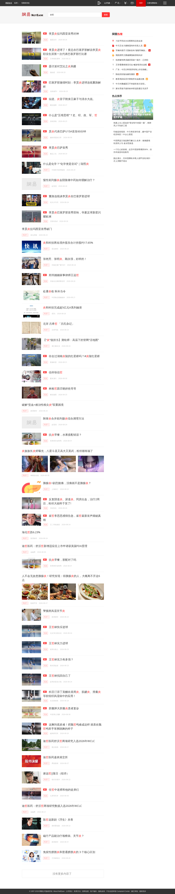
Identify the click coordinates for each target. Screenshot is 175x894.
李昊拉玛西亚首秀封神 (63, 33)
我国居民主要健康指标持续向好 (129, 55)
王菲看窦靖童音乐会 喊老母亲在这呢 (131, 64)
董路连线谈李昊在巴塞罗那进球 (69, 196)
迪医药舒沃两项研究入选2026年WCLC (69, 741)
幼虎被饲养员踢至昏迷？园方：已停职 (132, 60)
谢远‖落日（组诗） (56, 773)
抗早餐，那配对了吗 (62, 560)
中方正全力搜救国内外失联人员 (129, 45)
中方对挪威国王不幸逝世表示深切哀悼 (132, 83)
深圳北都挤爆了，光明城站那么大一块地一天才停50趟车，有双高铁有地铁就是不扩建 (132, 114)
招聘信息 (85, 891)
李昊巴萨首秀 (58, 147)
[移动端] (99, 3)
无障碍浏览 (25, 3)
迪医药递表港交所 (55, 757)
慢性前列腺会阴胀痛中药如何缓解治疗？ (69, 180)
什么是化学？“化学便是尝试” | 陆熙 (66, 164)
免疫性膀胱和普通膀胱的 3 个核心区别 (69, 852)
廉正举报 (134, 891)
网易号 (46, 170)
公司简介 (69, 891)
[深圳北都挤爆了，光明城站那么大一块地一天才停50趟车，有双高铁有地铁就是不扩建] (132, 109)
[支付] (125, 3)
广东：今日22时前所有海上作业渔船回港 (133, 69)
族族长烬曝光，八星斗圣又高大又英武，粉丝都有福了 (57, 451)
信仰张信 (55, 372)
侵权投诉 (142, 891)
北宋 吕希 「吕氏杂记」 (59, 324)
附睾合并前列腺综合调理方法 (63, 418)
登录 (141, 3)
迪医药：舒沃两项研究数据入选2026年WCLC (52, 806)
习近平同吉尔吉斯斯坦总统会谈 (129, 40)
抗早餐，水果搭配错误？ (65, 435)
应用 (16, 3)
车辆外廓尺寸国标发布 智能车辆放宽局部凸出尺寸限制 (132, 50)
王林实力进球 (58, 643)
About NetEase (59, 891)
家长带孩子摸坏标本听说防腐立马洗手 (132, 88)
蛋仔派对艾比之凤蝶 (62, 66)
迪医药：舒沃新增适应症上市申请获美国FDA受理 (54, 546)
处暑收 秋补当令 (54, 291)
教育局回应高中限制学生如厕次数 (130, 79)
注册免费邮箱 (152, 3)
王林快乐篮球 (58, 627)
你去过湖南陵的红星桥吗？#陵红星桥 (74, 356)
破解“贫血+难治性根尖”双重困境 (43, 405)
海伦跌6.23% (31, 532)
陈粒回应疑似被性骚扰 (125, 74)
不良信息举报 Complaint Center (118, 891)
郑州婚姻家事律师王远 (63, 275)
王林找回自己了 (59, 675)
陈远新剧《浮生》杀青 (58, 819)
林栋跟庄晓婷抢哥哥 (62, 388)
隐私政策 (101, 891)
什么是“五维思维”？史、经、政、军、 (72, 115)
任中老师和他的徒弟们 (63, 789)
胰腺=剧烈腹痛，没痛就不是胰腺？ (67, 483)
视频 (45, 40)
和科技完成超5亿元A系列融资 (62, 307)
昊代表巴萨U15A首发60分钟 (67, 131)
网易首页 (8, 3)
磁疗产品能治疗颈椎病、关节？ (63, 836)
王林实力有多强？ (60, 659)
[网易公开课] (108, 3)
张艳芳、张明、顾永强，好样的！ (65, 259)
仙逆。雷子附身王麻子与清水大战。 (71, 99)
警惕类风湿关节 (54, 611)
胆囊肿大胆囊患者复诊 (63, 708)
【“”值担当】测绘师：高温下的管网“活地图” (71, 340)
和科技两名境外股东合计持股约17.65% (68, 242)
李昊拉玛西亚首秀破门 (37, 229)
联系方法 (77, 891)
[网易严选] (117, 3)
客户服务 (93, 891)
